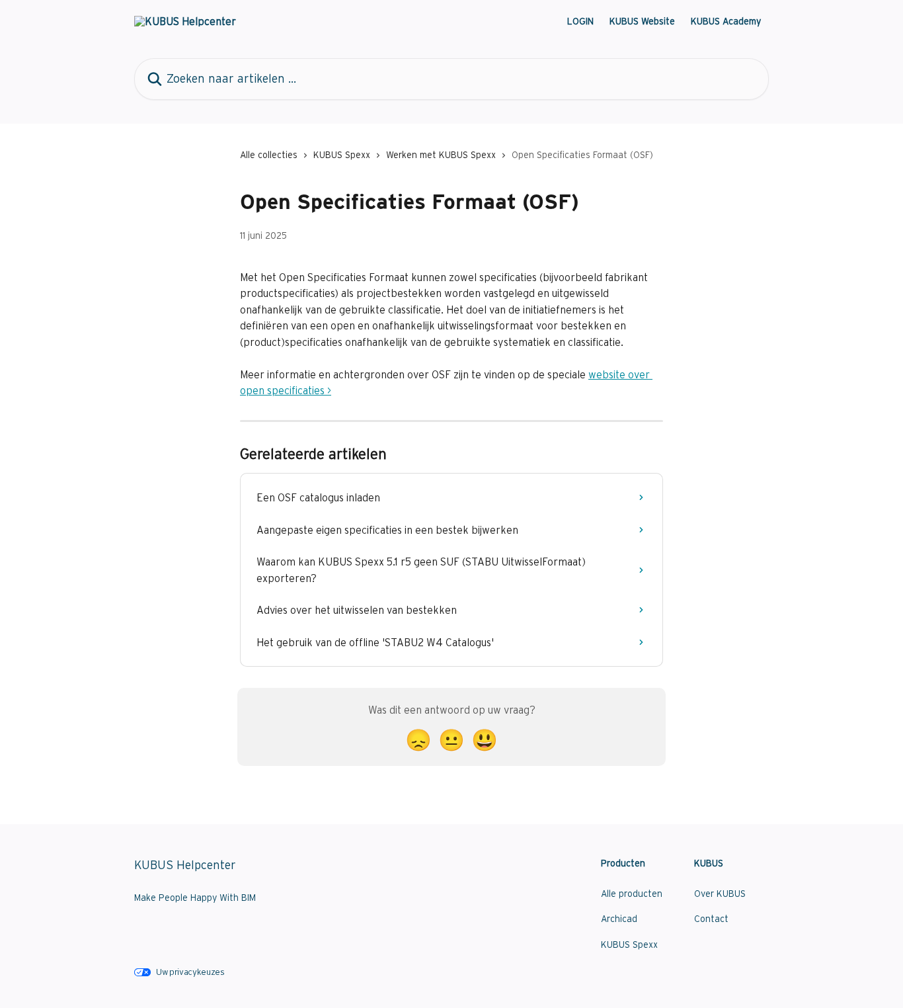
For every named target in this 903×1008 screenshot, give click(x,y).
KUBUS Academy (726, 21)
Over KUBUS (720, 893)
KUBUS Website (642, 21)
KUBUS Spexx (341, 154)
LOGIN (580, 21)
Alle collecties (268, 154)
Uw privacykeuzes (190, 972)
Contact (711, 918)
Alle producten (631, 893)
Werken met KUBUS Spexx (441, 154)
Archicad (619, 918)
